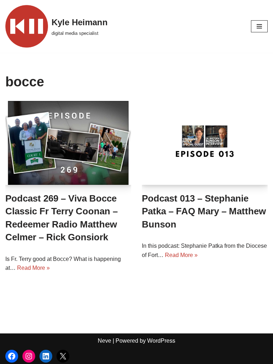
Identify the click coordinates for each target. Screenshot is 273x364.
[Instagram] (28, 356)
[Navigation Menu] (259, 26)
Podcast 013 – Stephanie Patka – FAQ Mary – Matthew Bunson (204, 211)
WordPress (161, 341)
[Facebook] (11, 356)
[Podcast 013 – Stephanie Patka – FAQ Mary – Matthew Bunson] (205, 143)
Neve (104, 341)
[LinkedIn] (45, 356)
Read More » (33, 268)
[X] (63, 356)
